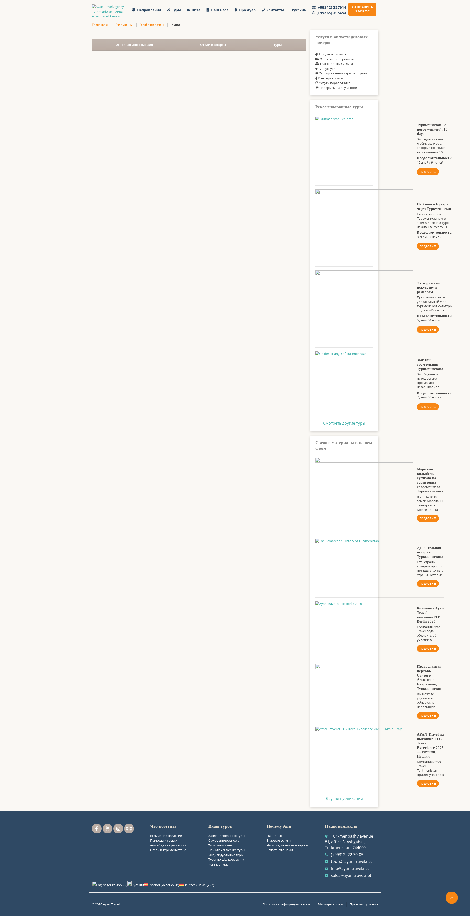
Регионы (124, 25)
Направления (149, 10)
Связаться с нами (280, 850)
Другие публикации (344, 798)
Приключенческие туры (226, 850)
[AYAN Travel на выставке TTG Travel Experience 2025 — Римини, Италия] (364, 759)
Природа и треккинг (165, 840)
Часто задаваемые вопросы (288, 845)
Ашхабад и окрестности (168, 845)
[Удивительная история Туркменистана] (364, 566)
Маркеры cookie (330, 904)
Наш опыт (274, 835)
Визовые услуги (279, 840)
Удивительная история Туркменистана (430, 552)
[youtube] (107, 828)
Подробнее (428, 172)
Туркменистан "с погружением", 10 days (432, 129)
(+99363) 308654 (331, 12)
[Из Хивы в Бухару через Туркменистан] (364, 226)
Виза (196, 10)
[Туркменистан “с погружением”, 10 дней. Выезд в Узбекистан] (364, 149)
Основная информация (134, 44)
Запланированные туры (226, 835)
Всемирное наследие (166, 835)
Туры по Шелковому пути (227, 859)
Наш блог (219, 10)
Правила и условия (364, 904)
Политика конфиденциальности (286, 904)
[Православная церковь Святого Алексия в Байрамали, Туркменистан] (364, 691)
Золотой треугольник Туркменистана (430, 364)
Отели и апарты (213, 44)
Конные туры (218, 864)
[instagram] (118, 828)
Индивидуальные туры (225, 855)
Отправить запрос (362, 9)
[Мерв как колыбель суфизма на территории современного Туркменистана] (364, 494)
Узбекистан (152, 25)
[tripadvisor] (129, 828)
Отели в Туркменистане (168, 850)
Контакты (275, 10)
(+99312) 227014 (331, 7)
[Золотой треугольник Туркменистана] (364, 384)
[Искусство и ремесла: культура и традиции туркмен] (364, 307)
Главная (100, 25)
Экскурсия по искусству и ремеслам (428, 287)
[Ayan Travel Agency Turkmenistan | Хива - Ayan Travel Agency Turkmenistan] (109, 10)
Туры (176, 10)
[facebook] (97, 828)
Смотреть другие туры (344, 423)
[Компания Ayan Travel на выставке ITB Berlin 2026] (364, 628)
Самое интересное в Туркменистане (223, 842)
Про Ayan (247, 10)
